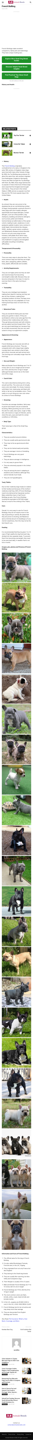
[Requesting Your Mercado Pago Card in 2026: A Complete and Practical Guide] (26, 1381)
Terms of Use (11, 1434)
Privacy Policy (20, 1434)
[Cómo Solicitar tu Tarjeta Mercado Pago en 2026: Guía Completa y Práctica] (26, 1361)
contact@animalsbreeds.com (16, 1425)
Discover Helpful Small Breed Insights (16, 68)
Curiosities (4, 1364)
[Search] (30, 2)
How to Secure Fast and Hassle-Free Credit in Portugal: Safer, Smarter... (10, 1390)
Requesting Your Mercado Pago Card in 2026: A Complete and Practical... (11, 1380)
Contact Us (28, 1434)
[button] (2, 2)
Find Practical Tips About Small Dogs (16, 76)
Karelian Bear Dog (7, 1329)
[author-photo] (16, 1347)
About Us (4, 1434)
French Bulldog (9, 166)
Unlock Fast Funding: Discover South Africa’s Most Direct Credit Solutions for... (11, 1400)
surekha (16, 1350)
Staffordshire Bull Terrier (25, 1330)
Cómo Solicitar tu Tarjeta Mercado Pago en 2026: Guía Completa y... (10, 1360)
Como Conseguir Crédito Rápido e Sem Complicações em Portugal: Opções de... (10, 1370)
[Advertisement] (16, 29)
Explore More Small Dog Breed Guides (16, 60)
